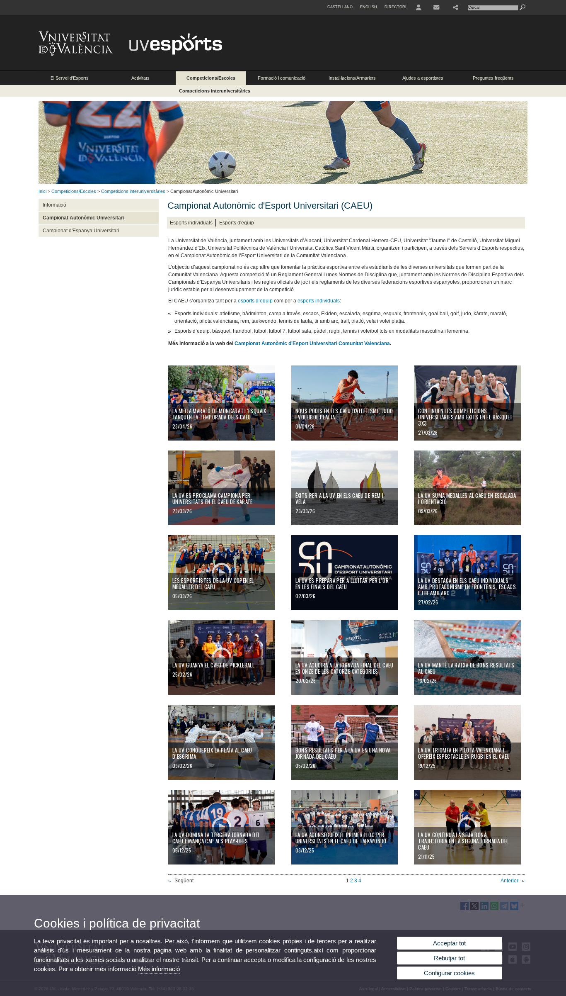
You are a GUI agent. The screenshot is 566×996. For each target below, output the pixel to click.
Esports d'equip (236, 223)
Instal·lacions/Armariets (352, 77)
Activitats (140, 77)
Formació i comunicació (281, 77)
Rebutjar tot (449, 958)
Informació (54, 205)
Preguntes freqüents (493, 77)
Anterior (509, 881)
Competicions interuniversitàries (214, 90)
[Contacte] (437, 7)
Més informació (159, 968)
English (368, 7)
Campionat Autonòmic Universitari (83, 218)
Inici (42, 191)
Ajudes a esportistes (422, 77)
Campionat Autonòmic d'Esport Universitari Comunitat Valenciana (312, 343)
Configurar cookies (449, 973)
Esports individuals (191, 223)
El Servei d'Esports (70, 77)
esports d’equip (255, 301)
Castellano (340, 7)
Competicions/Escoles (210, 77)
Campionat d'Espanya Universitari (81, 231)
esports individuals (318, 301)
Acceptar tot (449, 943)
